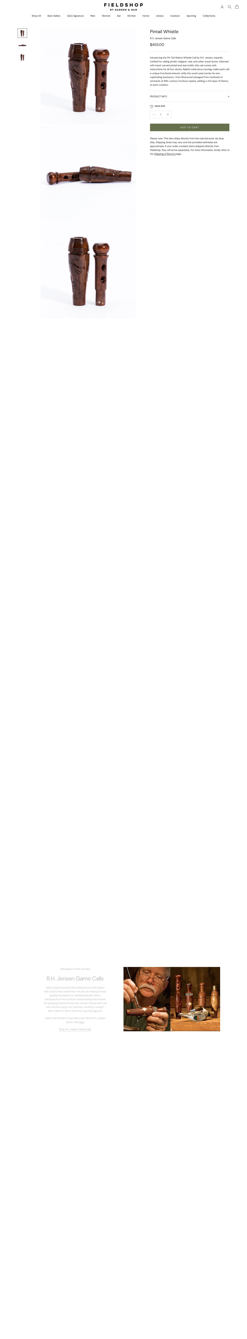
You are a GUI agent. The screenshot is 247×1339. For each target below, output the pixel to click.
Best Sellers (54, 15)
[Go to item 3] (22, 57)
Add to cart (189, 127)
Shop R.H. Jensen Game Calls (75, 1029)
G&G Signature (75, 15)
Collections (209, 15)
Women (106, 15)
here (81, 1022)
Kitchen (132, 15)
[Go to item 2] (22, 45)
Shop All (36, 15)
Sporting (191, 15)
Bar (119, 15)
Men (92, 15)
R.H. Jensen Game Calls (163, 38)
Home (145, 15)
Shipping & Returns (165, 154)
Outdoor (175, 15)
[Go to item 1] (22, 33)
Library (160, 15)
